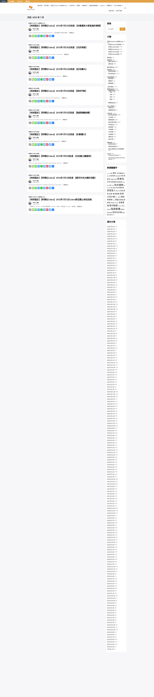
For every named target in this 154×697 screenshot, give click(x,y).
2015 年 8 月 (110, 547)
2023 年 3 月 (111, 326)
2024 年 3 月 (111, 297)
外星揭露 (110, 129)
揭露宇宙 (110, 136)
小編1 (37, 28)
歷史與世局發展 (112, 114)
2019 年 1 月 (110, 447)
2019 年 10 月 (111, 425)
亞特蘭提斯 (120, 173)
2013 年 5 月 (110, 612)
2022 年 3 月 (111, 355)
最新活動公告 (110, 67)
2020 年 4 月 (111, 411)
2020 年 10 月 (111, 396)
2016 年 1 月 (110, 535)
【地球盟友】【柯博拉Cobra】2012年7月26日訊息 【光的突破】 (58, 47)
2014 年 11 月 (111, 569)
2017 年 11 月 (111, 481)
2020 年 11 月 (111, 394)
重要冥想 (84, 5)
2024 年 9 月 (111, 282)
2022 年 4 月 (111, 352)
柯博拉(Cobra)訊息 (33, 45)
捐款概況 (109, 57)
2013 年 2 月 (110, 620)
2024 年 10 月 (111, 280)
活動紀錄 (110, 107)
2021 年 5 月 (110, 379)
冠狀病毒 (118, 176)
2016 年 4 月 (110, 527)
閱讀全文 (71, 32)
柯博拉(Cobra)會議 (113, 54)
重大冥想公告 (112, 73)
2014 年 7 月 (110, 578)
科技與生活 (111, 124)
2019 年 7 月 (110, 433)
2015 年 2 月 (110, 561)
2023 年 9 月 (111, 311)
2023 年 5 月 (111, 321)
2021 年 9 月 (110, 369)
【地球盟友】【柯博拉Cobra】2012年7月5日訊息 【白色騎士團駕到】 (60, 156)
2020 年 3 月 (111, 413)
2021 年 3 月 (110, 384)
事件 (115, 173)
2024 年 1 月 (110, 301)
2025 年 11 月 (111, 248)
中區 (111, 96)
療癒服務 (109, 142)
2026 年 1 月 (110, 243)
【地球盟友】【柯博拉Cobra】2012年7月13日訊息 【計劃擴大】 (57, 134)
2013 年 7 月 (110, 607)
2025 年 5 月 (111, 263)
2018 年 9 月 (110, 457)
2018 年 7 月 (110, 462)
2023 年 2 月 (111, 328)
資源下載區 (119, 10)
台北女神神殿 (117, 5)
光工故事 (110, 117)
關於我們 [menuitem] (28, 1)
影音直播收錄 (110, 77)
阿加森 (119, 205)
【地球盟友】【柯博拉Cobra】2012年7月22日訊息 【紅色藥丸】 (57, 69)
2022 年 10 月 (111, 338)
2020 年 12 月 (111, 391)
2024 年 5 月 (111, 292)
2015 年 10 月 (111, 542)
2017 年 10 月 (111, 484)
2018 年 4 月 (110, 469)
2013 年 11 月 (111, 598)
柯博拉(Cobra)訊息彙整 (114, 44)
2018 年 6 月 (110, 464)
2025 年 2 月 (111, 270)
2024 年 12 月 (111, 275)
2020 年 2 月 (111, 416)
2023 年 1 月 (110, 331)
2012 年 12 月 (111, 624)
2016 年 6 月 (110, 522)
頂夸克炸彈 (117, 212)
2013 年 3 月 (110, 617)
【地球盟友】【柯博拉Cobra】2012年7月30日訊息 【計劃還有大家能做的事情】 (65, 25)
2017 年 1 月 (110, 505)
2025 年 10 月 (111, 250)
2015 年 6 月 (110, 552)
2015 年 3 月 (110, 559)
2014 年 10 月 (111, 571)
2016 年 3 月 (110, 530)
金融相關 (110, 127)
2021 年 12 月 (111, 362)
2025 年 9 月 (111, 253)
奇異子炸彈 (114, 179)
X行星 (108, 173)
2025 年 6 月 (111, 260)
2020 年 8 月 (111, 401)
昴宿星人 (111, 190)
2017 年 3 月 (110, 501)
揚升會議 (113, 187)
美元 (114, 200)
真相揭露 (116, 194)
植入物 (118, 190)
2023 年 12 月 (111, 304)
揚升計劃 (110, 139)
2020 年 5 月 (111, 408)
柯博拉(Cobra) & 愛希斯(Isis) (59, 5)
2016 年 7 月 (110, 520)
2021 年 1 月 (110, 389)
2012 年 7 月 (110, 637)
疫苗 (110, 194)
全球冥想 (112, 176)
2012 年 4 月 (110, 644)
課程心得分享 (112, 61)
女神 (108, 182)
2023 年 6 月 (111, 318)
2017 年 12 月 (111, 479)
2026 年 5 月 (111, 233)
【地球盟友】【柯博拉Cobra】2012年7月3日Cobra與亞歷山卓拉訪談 (60, 199)
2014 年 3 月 (110, 588)
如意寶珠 (114, 182)
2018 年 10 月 (111, 454)
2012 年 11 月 (111, 627)
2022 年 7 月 (111, 345)
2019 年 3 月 (110, 442)
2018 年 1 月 (110, 476)
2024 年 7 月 (111, 287)
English (109, 153)
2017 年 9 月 (110, 486)
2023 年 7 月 (111, 316)
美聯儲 (121, 200)
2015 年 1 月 (110, 564)
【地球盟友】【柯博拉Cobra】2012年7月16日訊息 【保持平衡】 (57, 91)
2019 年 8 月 (110, 430)
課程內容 (110, 63)
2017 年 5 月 (110, 496)
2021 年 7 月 (110, 374)
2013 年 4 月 (110, 615)
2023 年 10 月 (111, 309)
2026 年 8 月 (111, 226)
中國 (111, 173)
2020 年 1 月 (110, 418)
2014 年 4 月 (110, 586)
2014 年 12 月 (111, 566)
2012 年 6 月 (110, 639)
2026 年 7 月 (111, 229)
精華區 (78, 5)
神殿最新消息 (112, 110)
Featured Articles (113, 155)
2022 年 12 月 (111, 333)
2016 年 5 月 (110, 525)
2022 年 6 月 (111, 348)
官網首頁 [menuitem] (4, 1)
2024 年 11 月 (111, 277)
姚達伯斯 (119, 182)
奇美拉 (120, 178)
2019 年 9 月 (110, 428)
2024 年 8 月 (111, 284)
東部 (111, 99)
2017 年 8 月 (110, 488)
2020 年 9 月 (111, 399)
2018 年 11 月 (111, 452)
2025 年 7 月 (111, 258)
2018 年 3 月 (110, 471)
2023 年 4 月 (111, 323)
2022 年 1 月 (110, 360)
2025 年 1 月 (110, 272)
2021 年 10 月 (111, 367)
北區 (111, 94)
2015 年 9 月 (110, 544)
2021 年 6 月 (110, 377)
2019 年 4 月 (110, 440)
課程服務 (109, 60)
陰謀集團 (115, 209)
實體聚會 (109, 5)
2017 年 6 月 (110, 493)
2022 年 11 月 (111, 335)
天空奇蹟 (110, 131)
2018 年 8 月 (110, 459)
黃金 (123, 212)
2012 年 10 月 (111, 629)
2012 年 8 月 (110, 634)
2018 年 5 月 (110, 467)
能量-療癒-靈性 (112, 122)
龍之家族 (109, 214)
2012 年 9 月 (110, 632)
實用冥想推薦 (112, 71)
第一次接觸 (118, 197)
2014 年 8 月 (110, 576)
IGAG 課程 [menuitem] (11, 1)
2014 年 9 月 (110, 573)
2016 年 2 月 (110, 532)
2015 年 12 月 (111, 537)
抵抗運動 (119, 185)
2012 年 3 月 (110, 646)
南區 (111, 92)
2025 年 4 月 (111, 265)
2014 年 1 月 (110, 593)
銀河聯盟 (113, 205)
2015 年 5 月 (110, 554)
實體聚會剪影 (112, 90)
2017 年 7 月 (110, 491)
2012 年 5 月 (110, 641)
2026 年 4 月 (111, 236)
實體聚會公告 (112, 102)
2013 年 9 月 (110, 603)
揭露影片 (110, 80)
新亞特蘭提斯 (120, 187)
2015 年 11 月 (111, 539)
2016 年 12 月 (111, 508)
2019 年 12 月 (111, 420)
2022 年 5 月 (111, 350)
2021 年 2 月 (110, 386)
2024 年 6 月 (111, 289)
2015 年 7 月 (110, 549)
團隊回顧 (110, 83)
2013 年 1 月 (110, 622)
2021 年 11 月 (111, 365)
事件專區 (46, 5)
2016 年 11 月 (111, 510)
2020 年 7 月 (111, 403)
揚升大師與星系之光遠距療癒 (116, 148)
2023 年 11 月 (111, 306)
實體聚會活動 (110, 89)
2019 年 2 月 (110, 445)
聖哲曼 (112, 202)
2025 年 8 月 (111, 255)
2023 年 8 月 (111, 314)
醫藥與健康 (111, 119)
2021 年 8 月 (110, 372)
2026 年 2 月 (111, 241)
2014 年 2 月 (110, 590)
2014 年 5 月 (110, 583)
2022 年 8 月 (111, 343)
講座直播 (110, 78)
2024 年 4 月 (111, 294)
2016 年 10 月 (111, 513)
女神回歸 (110, 134)
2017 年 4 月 (110, 498)
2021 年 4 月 (110, 382)
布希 (113, 185)
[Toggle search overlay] (125, 8)
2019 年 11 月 (111, 423)
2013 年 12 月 (111, 595)
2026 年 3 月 (111, 238)
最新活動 (40, 5)
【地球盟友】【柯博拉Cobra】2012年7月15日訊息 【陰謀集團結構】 (59, 112)
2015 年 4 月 (110, 556)
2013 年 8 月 (110, 605)
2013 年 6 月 (110, 610)
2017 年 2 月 (110, 503)
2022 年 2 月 (111, 357)
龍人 (113, 214)
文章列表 (71, 5)
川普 (110, 185)
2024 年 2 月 (111, 299)
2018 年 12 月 (111, 450)
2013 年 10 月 (111, 600)
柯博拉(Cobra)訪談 (113, 51)
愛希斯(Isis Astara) (113, 49)
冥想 (121, 176)
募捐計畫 (111, 10)
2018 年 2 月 (110, 474)
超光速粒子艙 (112, 144)
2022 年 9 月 (111, 340)
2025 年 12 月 (111, 246)
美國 (117, 200)
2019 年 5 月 (110, 437)
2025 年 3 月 (111, 268)
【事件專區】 (110, 86)
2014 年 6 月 (110, 581)
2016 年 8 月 (110, 518)
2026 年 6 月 (111, 231)
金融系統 (116, 202)
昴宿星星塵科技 (112, 146)
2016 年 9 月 (110, 515)
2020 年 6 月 (111, 406)
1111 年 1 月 (110, 649)
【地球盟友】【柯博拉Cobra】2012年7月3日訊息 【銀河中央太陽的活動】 (62, 178)
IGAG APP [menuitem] (19, 1)
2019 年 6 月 (110, 435)
